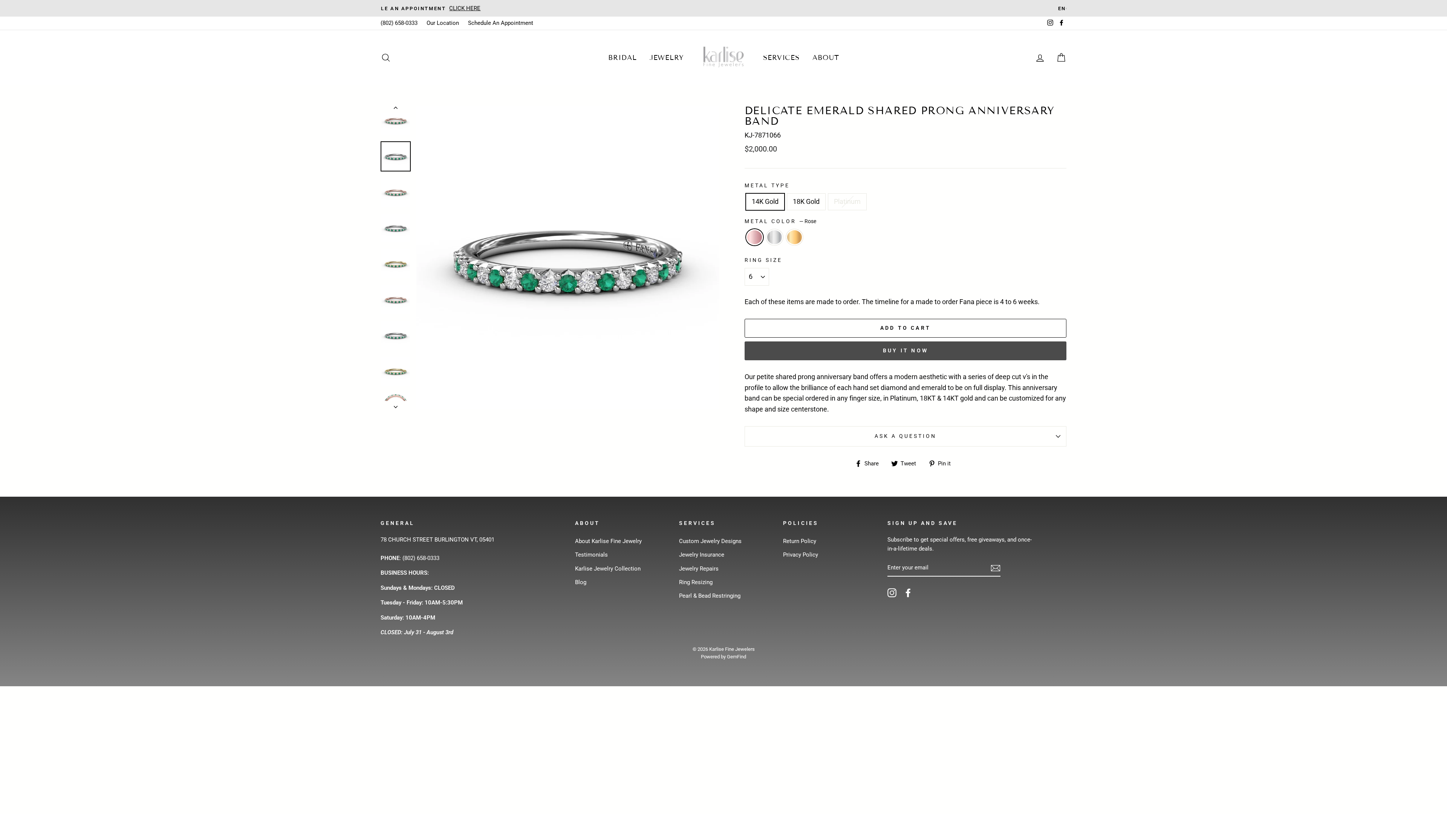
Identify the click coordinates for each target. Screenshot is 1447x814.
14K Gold (765, 201)
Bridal (622, 58)
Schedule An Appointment (500, 23)
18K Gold (806, 201)
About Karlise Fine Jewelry (608, 541)
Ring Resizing (696, 582)
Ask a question (906, 436)
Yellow (794, 237)
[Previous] (396, 109)
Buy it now (905, 350)
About (825, 58)
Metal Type (767, 185)
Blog (580, 582)
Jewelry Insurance (701, 554)
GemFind (736, 656)
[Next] (396, 405)
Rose (754, 237)
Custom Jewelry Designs (710, 541)
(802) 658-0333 (399, 23)
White (774, 237)
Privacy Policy (800, 554)
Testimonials (591, 554)
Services (781, 58)
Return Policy (799, 541)
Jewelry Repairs (699, 568)
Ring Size (763, 260)
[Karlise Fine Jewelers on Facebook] (908, 592)
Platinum (847, 201)
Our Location (443, 23)
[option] (723, 8)
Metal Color (780, 221)
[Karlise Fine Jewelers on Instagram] (891, 592)
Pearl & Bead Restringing (709, 595)
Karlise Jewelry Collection (608, 568)
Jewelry (667, 58)
